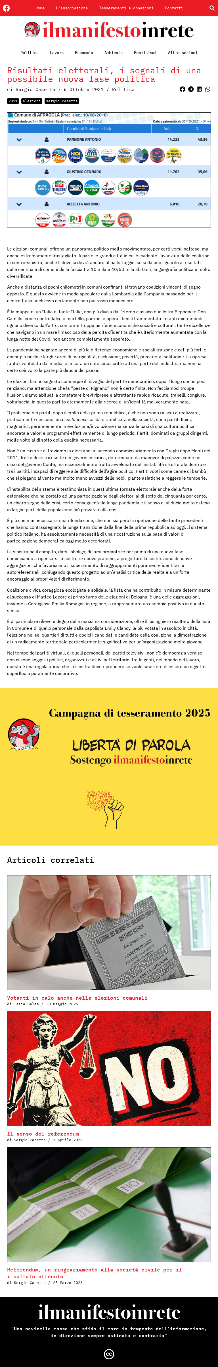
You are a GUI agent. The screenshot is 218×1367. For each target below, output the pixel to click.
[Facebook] (6, 8)
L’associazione (72, 8)
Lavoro (57, 52)
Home (40, 8)
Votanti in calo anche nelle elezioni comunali (77, 998)
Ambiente (113, 52)
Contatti (174, 8)
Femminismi (145, 52)
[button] (212, 8)
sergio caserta (62, 101)
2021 (13, 101)
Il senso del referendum (43, 1133)
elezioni (32, 101)
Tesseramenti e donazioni (126, 8)
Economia (84, 52)
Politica (29, 52)
